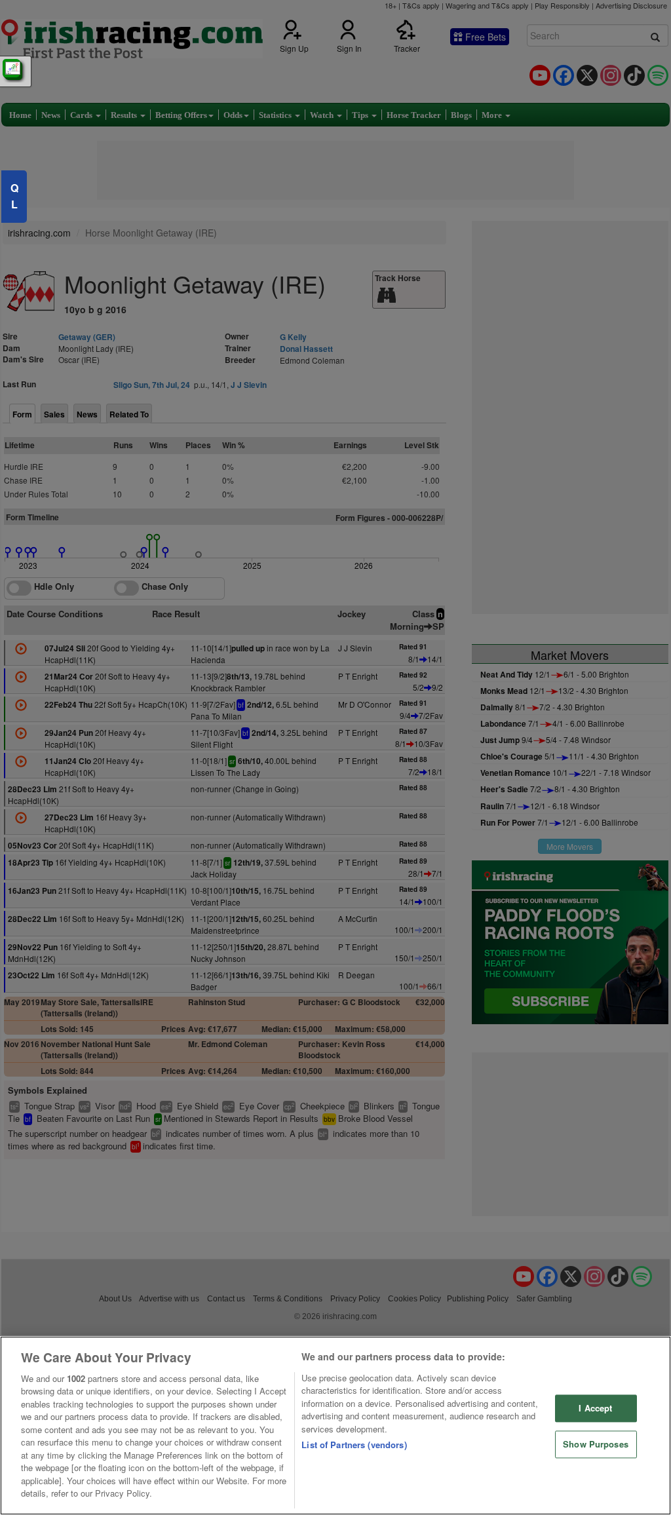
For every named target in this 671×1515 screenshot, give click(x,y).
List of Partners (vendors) (353, 1444)
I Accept (595, 1408)
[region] (335, 1425)
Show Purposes (595, 1444)
